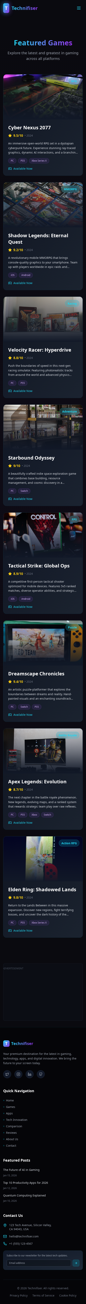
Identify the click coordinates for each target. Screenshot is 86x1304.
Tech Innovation (16, 1120)
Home (10, 1100)
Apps (9, 1113)
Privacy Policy (19, 1295)
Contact (11, 1145)
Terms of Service (43, 1295)
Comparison (14, 1126)
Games (10, 1107)
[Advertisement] (53, 992)
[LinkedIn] (30, 1074)
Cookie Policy (67, 1295)
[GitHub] (41, 1074)
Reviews (11, 1133)
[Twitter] (7, 1074)
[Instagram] (18, 1074)
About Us (12, 1139)
